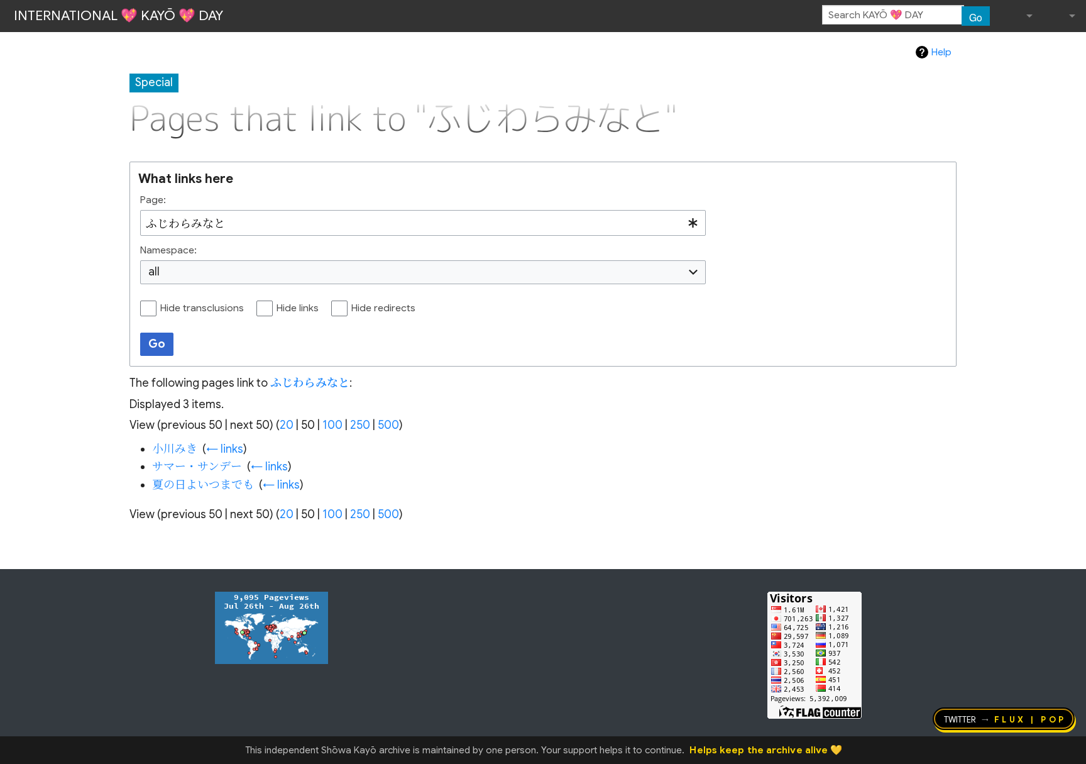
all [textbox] (154, 272)
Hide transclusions (202, 308)
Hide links (298, 308)
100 (332, 425)
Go (975, 17)
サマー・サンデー (197, 466)
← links (224, 449)
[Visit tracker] (271, 627)
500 (388, 425)
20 (286, 425)
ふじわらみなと (309, 383)
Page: (153, 200)
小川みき (174, 449)
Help (941, 52)
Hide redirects (383, 308)
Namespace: (168, 250)
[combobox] (423, 223)
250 (360, 425)
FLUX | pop (1030, 719)
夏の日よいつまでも (203, 485)
